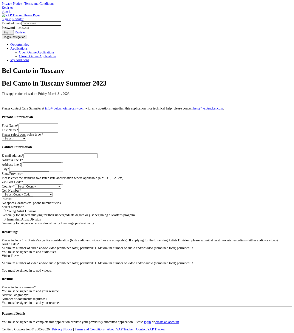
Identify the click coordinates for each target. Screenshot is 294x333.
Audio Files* (10, 244)
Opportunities (19, 44)
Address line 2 (11, 164)
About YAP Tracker (120, 329)
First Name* (10, 125)
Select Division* (13, 207)
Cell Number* (11, 190)
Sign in (6, 11)
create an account (167, 322)
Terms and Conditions (39, 3)
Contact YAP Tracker (150, 329)
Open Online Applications (36, 52)
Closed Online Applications (37, 56)
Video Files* (10, 256)
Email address (11, 23)
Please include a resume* (19, 287)
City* (5, 169)
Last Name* (10, 130)
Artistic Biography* (15, 295)
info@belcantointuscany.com (64, 108)
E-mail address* (12, 155)
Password (8, 28)
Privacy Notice (12, 3)
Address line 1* (12, 160)
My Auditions (19, 60)
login (147, 322)
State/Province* (12, 173)
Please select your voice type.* (22, 134)
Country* (8, 186)
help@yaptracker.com (208, 108)
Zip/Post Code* (12, 182)
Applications (19, 48)
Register (7, 7)
